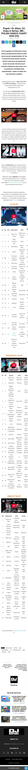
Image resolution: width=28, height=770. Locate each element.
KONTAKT (7, 759)
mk (10, 649)
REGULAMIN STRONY (17, 759)
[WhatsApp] (10, 42)
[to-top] (26, 767)
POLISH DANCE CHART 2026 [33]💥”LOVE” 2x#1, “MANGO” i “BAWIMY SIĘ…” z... (19, 699)
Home (3, 22)
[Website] (20, 753)
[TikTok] (16, 753)
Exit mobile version (14, 768)
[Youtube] (24, 753)
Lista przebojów (5, 649)
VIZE (9, 651)
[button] (3, 2)
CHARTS (8, 22)
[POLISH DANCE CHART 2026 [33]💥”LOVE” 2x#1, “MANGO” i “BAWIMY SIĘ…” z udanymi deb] (5, 699)
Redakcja (12, 38)
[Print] (20, 42)
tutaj (8, 198)
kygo (20, 647)
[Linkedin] (13, 42)
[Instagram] (7, 753)
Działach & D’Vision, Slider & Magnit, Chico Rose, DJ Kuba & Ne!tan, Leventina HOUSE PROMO (21, 667)
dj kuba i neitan (9, 647)
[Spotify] (12, 753)
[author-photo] (14, 683)
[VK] (13, 45)
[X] (6, 42)
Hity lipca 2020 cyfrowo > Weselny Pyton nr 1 (7, 666)
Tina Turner (4, 651)
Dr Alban (15, 200)
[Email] (17, 42)
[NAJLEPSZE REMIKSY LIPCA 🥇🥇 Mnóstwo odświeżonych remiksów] (5, 719)
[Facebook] (3, 42)
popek (23, 649)
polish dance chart (16, 649)
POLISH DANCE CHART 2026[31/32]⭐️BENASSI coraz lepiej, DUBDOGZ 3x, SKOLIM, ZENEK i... (19, 709)
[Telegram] (24, 42)
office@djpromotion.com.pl (17, 744)
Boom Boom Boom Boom (15, 182)
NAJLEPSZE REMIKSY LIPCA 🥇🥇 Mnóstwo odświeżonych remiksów (19, 718)
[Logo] (14, 734)
